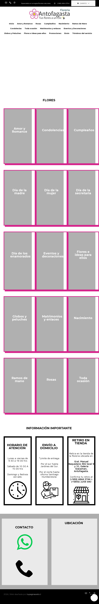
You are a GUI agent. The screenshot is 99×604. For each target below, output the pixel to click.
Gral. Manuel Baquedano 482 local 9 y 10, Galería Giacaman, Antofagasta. (81, 466)
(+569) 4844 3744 (80, 479)
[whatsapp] (24, 542)
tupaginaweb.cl (34, 594)
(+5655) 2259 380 (81, 481)
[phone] (25, 568)
